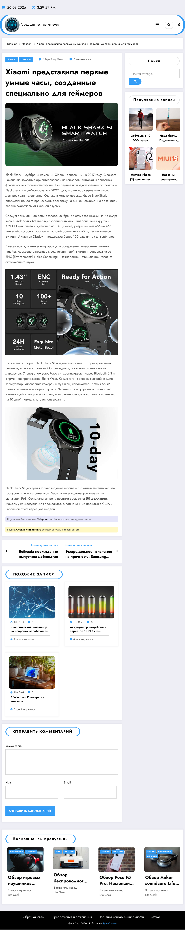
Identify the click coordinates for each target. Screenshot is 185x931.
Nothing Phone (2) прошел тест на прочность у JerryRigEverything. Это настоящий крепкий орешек (140, 177)
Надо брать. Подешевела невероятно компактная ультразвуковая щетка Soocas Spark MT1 (168, 138)
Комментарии (13, 746)
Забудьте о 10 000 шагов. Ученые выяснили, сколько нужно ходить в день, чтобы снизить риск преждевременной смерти (140, 138)
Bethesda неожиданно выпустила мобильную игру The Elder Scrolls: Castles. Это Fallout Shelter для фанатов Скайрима (35, 554)
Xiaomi (12, 59)
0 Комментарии (82, 59)
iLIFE (12, 851)
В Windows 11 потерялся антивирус (27, 699)
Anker (105, 851)
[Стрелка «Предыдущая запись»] (6, 551)
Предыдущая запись (44, 545)
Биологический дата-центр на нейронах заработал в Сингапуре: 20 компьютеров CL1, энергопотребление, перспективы (28, 629)
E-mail (67, 782)
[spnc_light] (179, 25)
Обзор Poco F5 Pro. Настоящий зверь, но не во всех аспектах (70, 880)
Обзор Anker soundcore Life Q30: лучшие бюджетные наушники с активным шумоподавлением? (116, 880)
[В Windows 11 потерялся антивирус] (32, 672)
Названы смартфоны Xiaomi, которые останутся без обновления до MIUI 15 (168, 177)
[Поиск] (169, 25)
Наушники (118, 851)
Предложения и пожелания (72, 917)
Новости (26, 59)
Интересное (154, 851)
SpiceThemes (110, 923)
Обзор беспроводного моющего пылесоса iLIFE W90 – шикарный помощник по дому (24, 878)
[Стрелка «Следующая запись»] (117, 551)
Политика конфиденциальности (121, 917)
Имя (8, 782)
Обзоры (23, 851)
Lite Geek (19, 622)
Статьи (155, 917)
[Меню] (157, 25)
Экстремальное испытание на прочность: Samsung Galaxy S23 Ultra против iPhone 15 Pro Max (88, 554)
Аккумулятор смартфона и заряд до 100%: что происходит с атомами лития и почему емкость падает (89, 629)
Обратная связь (34, 917)
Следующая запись (78, 545)
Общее (169, 851)
